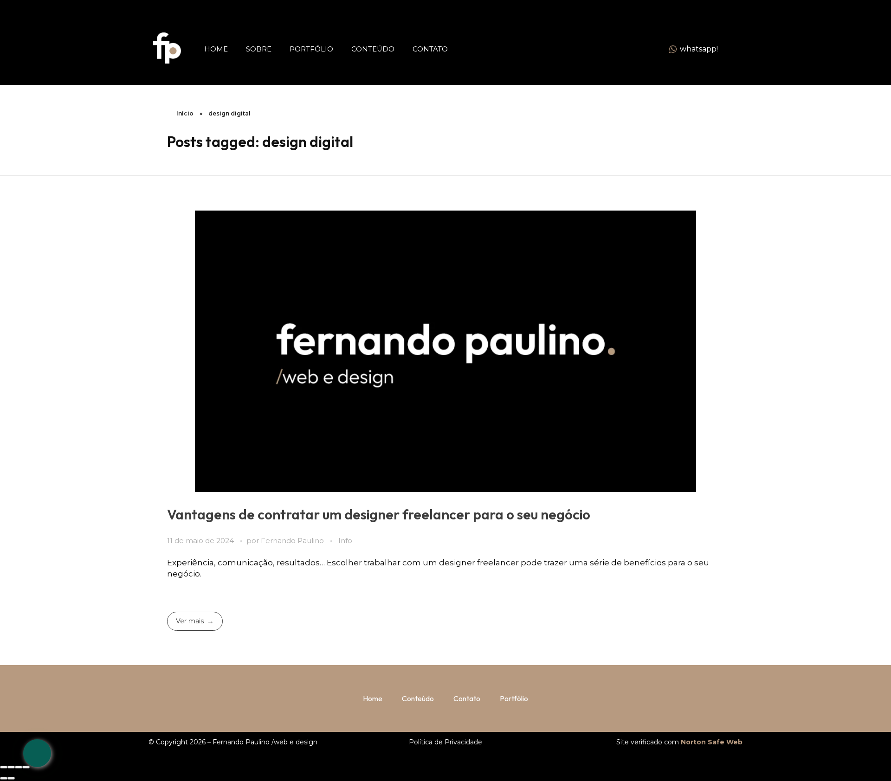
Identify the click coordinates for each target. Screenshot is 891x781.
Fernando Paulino (293, 541)
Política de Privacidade (445, 742)
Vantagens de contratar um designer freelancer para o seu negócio (378, 514)
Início (185, 113)
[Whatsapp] (37, 753)
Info (345, 541)
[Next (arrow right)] (11, 778)
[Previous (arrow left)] (3, 778)
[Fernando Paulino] (167, 48)
